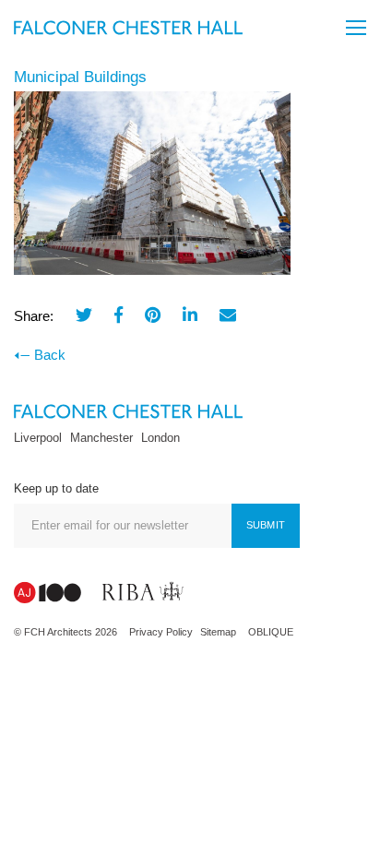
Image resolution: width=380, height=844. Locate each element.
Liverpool (38, 438)
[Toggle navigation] (356, 27)
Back (49, 355)
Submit (265, 524)
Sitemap (218, 631)
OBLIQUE (270, 631)
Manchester (101, 438)
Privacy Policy (161, 631)
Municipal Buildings (80, 77)
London (160, 438)
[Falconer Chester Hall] (128, 26)
